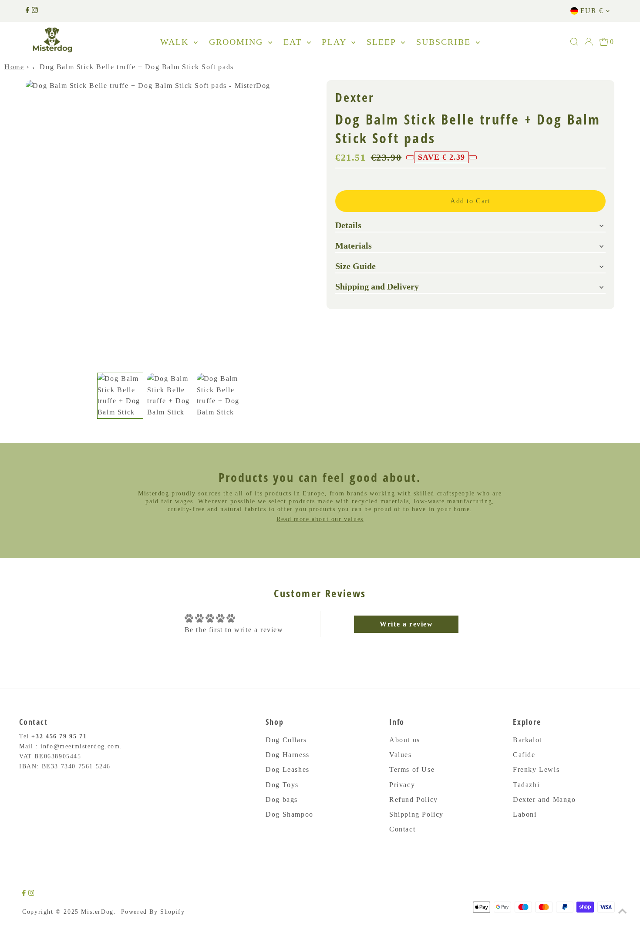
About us (404, 740)
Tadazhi (526, 784)
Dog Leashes (288, 769)
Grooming (237, 42)
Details (348, 225)
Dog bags (282, 799)
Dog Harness (288, 754)
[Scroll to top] (622, 911)
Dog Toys (282, 784)
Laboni (525, 814)
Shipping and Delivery (377, 286)
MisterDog (97, 912)
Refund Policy (413, 799)
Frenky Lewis (536, 769)
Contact (402, 829)
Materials (353, 245)
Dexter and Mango (544, 799)
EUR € (591, 10)
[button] (120, 396)
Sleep (383, 42)
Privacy (402, 784)
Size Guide (355, 266)
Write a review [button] (406, 624)
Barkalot (527, 740)
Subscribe (445, 42)
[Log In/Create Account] (589, 42)
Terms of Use (412, 769)
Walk (176, 42)
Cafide (524, 754)
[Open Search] (574, 42)
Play (335, 42)
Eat (294, 42)
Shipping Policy (416, 814)
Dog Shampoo (289, 814)
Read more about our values (320, 519)
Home (14, 67)
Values (400, 754)
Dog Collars (286, 740)
